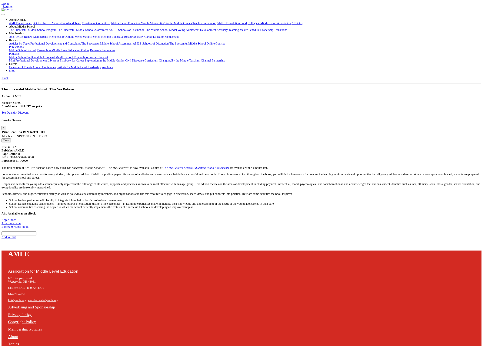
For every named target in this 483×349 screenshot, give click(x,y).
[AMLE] (7, 10)
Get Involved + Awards (47, 23)
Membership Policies (25, 329)
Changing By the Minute (173, 60)
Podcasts (14, 53)
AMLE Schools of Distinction (127, 30)
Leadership (266, 30)
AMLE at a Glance (20, 23)
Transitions (280, 30)
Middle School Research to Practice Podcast (81, 57)
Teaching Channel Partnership (207, 60)
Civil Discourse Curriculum (141, 60)
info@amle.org (17, 300)
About (13, 336)
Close (6, 140)
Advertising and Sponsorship (31, 307)
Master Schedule (249, 30)
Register (8, 6)
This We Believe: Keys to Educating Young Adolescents (196, 167)
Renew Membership (36, 36)
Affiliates (296, 23)
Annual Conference (44, 67)
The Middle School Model (161, 30)
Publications (16, 46)
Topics (13, 344)
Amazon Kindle (11, 223)
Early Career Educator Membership (158, 36)
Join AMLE (16, 36)
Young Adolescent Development (196, 30)
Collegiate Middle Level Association (269, 23)
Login (5, 3)
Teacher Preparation (204, 23)
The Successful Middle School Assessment (82, 30)
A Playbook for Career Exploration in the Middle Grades (91, 60)
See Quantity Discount (15, 112)
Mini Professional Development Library (32, 60)
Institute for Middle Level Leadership (79, 67)
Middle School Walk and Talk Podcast (32, 57)
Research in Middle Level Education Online (63, 50)
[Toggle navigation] (3, 14)
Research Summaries (102, 50)
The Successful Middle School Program (32, 30)
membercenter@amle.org (43, 300)
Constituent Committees (96, 23)
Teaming (233, 30)
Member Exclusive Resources (118, 36)
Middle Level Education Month (130, 23)
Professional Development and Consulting (55, 43)
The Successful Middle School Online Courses (197, 43)
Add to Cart (9, 237)
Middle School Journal (22, 50)
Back (5, 78)
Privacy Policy (20, 314)
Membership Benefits (87, 36)
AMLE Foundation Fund (232, 23)
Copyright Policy (22, 322)
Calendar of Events (20, 67)
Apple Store (9, 219)
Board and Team (71, 23)
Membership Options (61, 36)
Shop (12, 70)
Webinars (107, 67)
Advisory (222, 30)
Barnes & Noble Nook (15, 226)
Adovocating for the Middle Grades (170, 23)
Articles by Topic (19, 43)
